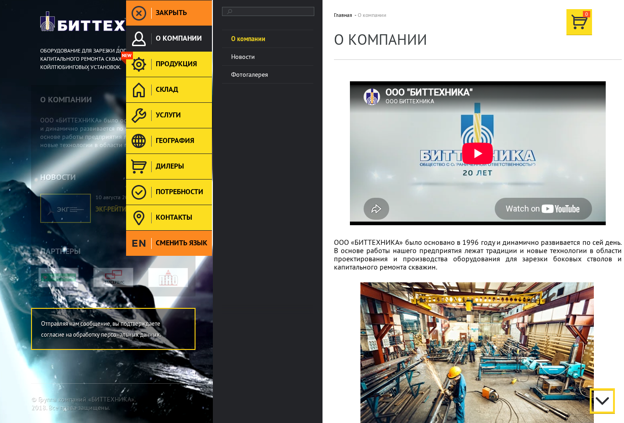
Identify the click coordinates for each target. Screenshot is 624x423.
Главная (343, 14)
